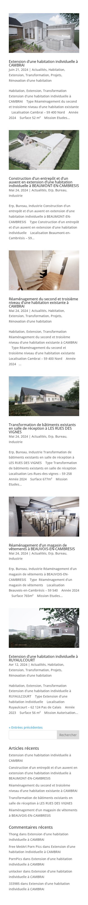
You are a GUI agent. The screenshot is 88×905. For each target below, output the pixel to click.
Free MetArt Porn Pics (25, 846)
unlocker (15, 871)
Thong (13, 834)
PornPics (15, 859)
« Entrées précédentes (26, 727)
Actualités (39, 69)
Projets (56, 75)
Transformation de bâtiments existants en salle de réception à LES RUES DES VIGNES (42, 428)
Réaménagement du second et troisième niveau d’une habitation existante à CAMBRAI (43, 302)
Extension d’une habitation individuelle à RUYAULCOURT (43, 658)
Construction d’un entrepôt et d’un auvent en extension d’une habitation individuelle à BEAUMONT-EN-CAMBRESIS (44, 182)
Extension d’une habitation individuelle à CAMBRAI (43, 63)
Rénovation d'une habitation (30, 80)
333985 (14, 883)
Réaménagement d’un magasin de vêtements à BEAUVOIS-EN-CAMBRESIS (42, 547)
